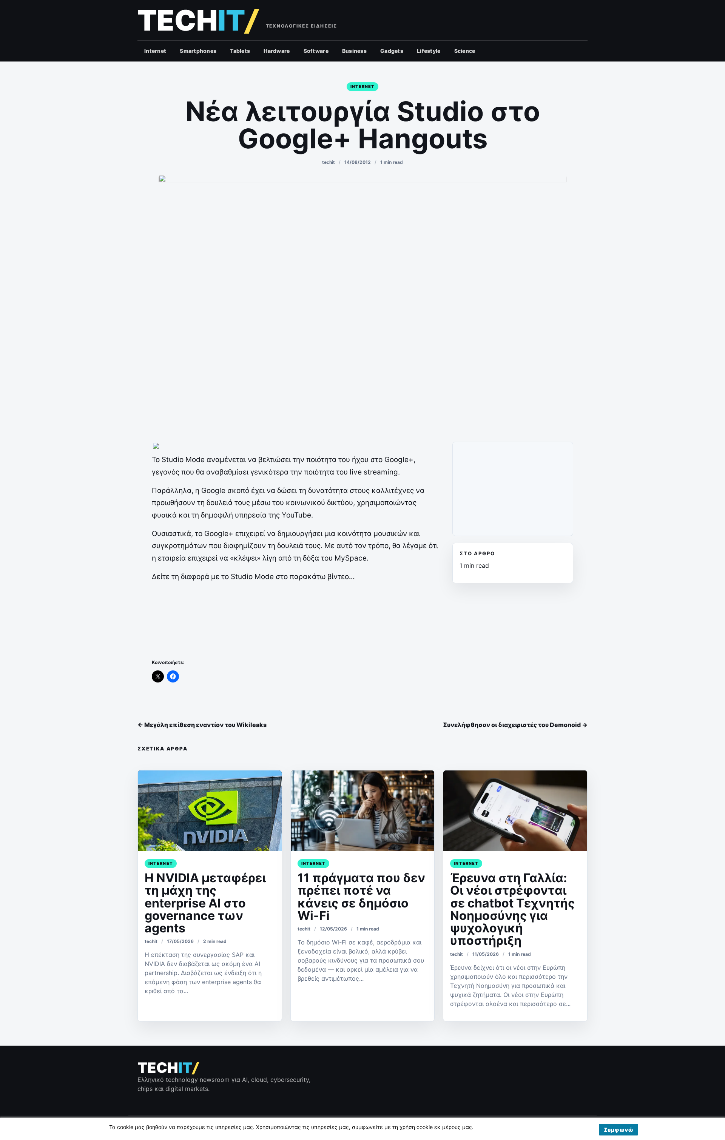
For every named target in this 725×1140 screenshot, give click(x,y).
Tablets (240, 51)
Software (316, 51)
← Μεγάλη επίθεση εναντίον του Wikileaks (202, 725)
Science (464, 51)
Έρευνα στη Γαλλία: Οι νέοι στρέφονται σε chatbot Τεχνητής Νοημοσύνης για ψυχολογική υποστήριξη (512, 909)
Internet (155, 51)
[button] (618, 1129)
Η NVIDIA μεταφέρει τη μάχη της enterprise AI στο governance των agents (205, 902)
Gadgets (391, 51)
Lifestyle (429, 51)
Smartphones (198, 51)
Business (354, 51)
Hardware (277, 51)
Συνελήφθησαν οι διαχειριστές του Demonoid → (515, 725)
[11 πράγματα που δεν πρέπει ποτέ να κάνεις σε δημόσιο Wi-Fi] (363, 810)
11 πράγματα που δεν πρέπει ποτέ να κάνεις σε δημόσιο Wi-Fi (361, 896)
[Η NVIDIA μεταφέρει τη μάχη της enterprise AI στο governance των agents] (210, 810)
